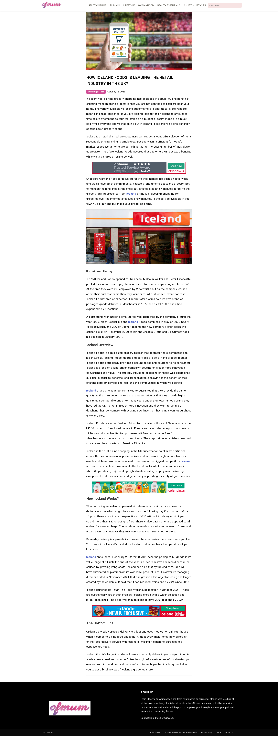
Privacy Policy (206, 733)
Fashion (115, 5)
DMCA (219, 733)
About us (229, 733)
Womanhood (146, 5)
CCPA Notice (155, 733)
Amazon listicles (195, 5)
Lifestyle (129, 5)
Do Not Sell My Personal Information (180, 733)
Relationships (97, 5)
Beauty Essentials (168, 5)
